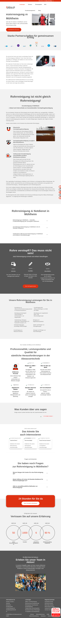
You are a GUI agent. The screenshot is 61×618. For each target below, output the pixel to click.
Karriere (30, 4)
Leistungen (22, 4)
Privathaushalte (9, 606)
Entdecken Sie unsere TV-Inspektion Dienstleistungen (44, 445)
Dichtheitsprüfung (29, 606)
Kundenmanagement (30, 10)
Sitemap (32, 614)
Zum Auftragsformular (30, 286)
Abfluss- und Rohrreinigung (31, 601)
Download (50, 616)
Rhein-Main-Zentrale (49, 604)
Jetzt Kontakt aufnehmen (30, 503)
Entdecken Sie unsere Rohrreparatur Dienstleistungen (29, 445)
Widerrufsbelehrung (40, 614)
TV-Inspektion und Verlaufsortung (32, 611)
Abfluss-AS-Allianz (48, 0)
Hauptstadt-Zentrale (49, 601)
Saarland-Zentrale (48, 608)
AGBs (48, 614)
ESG (45, 4)
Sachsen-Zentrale (48, 609)
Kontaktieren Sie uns (13, 29)
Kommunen (8, 604)
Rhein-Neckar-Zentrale (49, 606)
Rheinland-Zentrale (49, 603)
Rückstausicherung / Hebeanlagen (32, 609)
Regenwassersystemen (38, 321)
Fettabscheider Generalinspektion (32, 608)
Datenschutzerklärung (34, 616)
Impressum (43, 616)
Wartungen (21, 324)
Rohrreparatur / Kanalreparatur (31, 604)
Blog (39, 10)
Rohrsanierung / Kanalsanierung (32, 603)
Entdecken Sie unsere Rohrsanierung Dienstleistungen (15, 445)
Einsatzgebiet (38, 4)
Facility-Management (10, 608)
